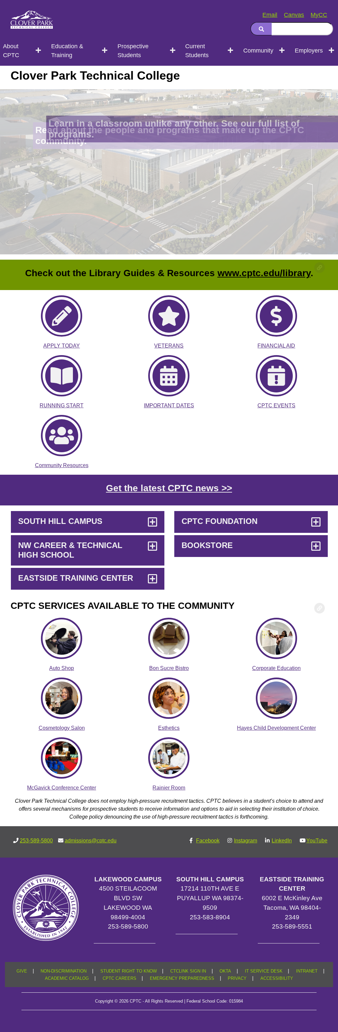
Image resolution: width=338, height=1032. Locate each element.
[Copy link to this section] (319, 97)
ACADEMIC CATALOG (67, 978)
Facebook (208, 840)
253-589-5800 (36, 840)
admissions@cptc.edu (91, 840)
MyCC (319, 15)
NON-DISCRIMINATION (63, 971)
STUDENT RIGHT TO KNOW (128, 971)
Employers (309, 50)
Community (258, 50)
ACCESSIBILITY (276, 978)
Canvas (294, 15)
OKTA (225, 971)
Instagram (245, 840)
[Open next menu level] (39, 50)
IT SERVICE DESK (264, 971)
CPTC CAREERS (119, 978)
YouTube (316, 840)
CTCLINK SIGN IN (188, 971)
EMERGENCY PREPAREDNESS (182, 978)
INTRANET (307, 971)
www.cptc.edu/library (264, 273)
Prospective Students (133, 51)
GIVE (22, 971)
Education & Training (67, 51)
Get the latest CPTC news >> (169, 488)
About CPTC (11, 51)
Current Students (197, 51)
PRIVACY (237, 978)
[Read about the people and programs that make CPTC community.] (169, 171)
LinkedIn (282, 840)
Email (269, 15)
